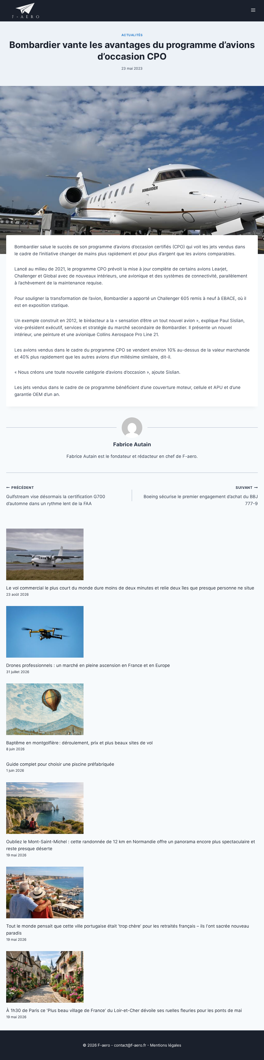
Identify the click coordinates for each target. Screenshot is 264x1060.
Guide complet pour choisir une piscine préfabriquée (60, 764)
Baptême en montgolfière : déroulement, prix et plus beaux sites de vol (79, 742)
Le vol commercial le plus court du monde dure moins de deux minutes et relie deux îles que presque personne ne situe (130, 588)
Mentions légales (165, 1045)
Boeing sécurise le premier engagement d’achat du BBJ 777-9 (201, 495)
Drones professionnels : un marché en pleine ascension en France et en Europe (88, 665)
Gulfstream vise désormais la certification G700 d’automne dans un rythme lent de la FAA (55, 495)
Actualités (132, 35)
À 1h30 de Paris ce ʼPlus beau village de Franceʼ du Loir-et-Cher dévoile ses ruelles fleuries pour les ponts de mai (124, 1010)
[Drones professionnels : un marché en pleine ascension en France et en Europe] (132, 632)
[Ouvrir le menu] (253, 10)
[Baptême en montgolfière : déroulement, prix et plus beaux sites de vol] (132, 709)
